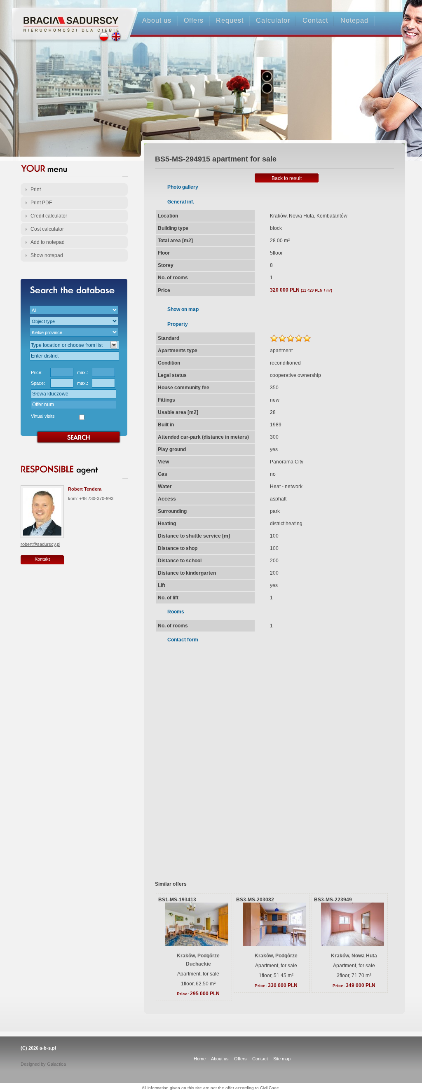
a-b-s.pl (48, 1048)
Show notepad (46, 255)
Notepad (354, 20)
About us (156, 20)
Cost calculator (47, 229)
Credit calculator (48, 216)
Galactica (56, 1064)
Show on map (183, 309)
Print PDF (41, 203)
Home (200, 1058)
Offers (194, 20)
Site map (282, 1058)
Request (230, 20)
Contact (315, 20)
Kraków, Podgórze (276, 956)
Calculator (273, 20)
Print (35, 189)
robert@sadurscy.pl (40, 544)
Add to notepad (47, 242)
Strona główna (67, 17)
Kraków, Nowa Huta (354, 956)
